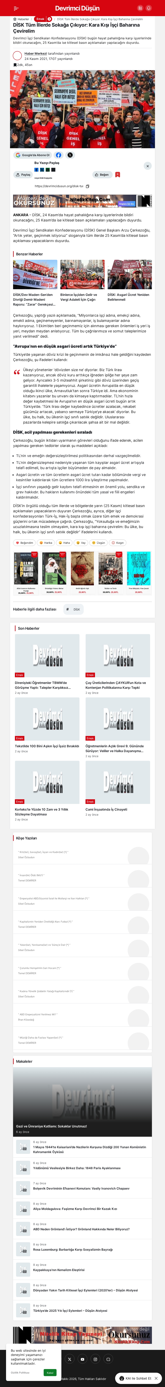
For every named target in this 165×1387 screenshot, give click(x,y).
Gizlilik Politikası (20, 1372)
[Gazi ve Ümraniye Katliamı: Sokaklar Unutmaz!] (82, 1102)
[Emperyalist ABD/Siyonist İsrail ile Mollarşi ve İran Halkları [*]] (82, 900)
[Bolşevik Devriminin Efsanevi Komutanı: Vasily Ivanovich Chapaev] (82, 1188)
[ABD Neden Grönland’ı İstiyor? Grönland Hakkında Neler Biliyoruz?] (82, 1229)
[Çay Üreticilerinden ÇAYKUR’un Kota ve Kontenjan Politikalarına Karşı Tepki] (118, 664)
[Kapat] (156, 1378)
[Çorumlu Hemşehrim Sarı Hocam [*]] (82, 970)
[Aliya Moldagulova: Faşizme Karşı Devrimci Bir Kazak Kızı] (82, 1208)
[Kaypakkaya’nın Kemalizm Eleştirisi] (82, 1270)
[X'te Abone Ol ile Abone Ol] (70, 155)
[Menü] (16, 8)
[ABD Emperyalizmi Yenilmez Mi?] (82, 1016)
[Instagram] (95, 1359)
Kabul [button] (50, 1372)
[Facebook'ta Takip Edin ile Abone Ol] (59, 155)
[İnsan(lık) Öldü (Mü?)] (82, 877)
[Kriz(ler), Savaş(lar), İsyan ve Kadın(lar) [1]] (82, 854)
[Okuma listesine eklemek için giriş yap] (117, 174)
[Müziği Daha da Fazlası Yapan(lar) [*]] (82, 1039)
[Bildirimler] (148, 8)
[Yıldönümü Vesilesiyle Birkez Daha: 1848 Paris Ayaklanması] (82, 1168)
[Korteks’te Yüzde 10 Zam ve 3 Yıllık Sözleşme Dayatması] (47, 791)
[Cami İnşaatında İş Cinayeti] (118, 791)
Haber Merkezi (36, 53)
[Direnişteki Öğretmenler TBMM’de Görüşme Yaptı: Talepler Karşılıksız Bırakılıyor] (47, 664)
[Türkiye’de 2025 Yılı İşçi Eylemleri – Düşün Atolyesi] (82, 1310)
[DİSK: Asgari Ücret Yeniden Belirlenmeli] (130, 283)
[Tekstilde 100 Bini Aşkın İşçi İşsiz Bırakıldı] (47, 727)
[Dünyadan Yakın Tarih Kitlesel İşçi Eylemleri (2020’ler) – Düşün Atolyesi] (82, 1290)
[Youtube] (82, 1359)
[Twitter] (69, 1359)
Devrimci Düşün (77, 8)
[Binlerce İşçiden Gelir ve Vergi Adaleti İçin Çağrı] (82, 283)
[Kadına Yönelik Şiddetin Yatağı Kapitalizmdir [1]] (82, 993)
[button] (140, 8)
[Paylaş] (53, 170)
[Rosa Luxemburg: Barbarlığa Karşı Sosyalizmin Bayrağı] (82, 1249)
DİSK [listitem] (73, 609)
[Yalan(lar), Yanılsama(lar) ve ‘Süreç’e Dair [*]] (82, 947)
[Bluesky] (108, 1359)
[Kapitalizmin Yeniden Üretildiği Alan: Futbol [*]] (82, 923)
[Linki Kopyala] (87, 186)
